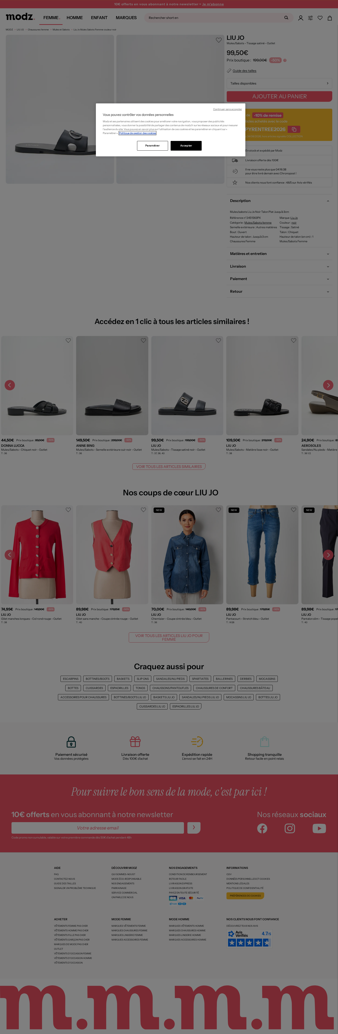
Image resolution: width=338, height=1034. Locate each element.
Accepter (186, 145)
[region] (170, 129)
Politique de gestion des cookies (137, 133)
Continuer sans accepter (227, 109)
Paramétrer (152, 145)
